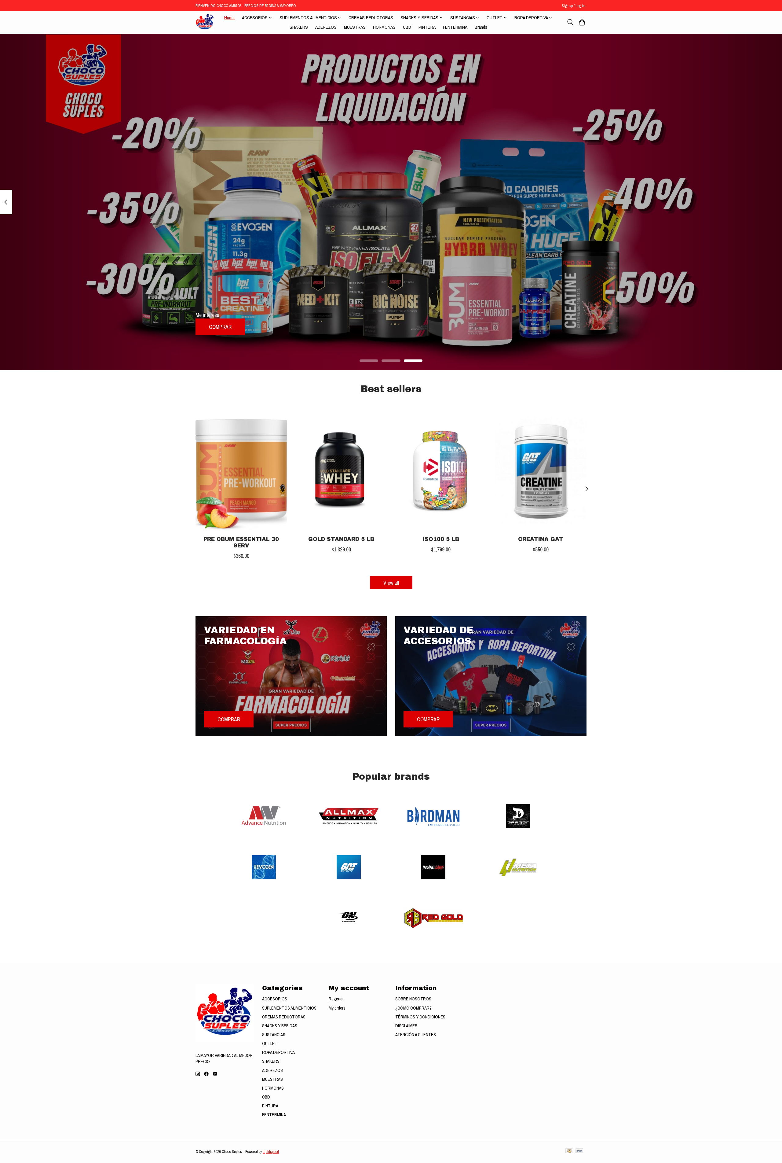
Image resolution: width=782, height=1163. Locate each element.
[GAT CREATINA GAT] (540, 470)
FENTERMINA (455, 27)
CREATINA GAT (540, 539)
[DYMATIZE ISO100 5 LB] (441, 470)
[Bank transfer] (579, 1151)
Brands (481, 27)
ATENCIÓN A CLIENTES (415, 1035)
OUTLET (269, 1043)
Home (229, 17)
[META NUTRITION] (518, 868)
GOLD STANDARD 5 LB (341, 539)
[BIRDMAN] (433, 817)
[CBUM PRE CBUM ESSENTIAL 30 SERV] (241, 470)
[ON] (348, 919)
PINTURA (427, 27)
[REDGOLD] (433, 919)
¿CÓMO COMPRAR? (413, 1008)
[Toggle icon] (570, 22)
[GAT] (348, 868)
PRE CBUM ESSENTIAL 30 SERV (241, 542)
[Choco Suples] (205, 22)
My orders (337, 1008)
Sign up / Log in (573, 5)
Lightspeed (271, 1151)
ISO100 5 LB (441, 539)
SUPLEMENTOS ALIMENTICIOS (289, 1008)
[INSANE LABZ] (433, 868)
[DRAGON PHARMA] (518, 817)
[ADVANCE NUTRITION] (264, 817)
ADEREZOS (326, 27)
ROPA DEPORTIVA (278, 1052)
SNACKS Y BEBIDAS (279, 1026)
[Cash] (569, 1151)
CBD (407, 27)
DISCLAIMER (406, 1026)
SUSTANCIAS (273, 1035)
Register (336, 999)
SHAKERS (299, 27)
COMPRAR (220, 326)
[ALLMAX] (348, 817)
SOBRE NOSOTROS (413, 999)
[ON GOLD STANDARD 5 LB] (341, 470)
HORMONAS (384, 27)
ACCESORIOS (274, 999)
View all (391, 582)
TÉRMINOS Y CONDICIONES (420, 1017)
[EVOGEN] (264, 868)
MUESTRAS (355, 27)
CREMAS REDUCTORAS (371, 17)
